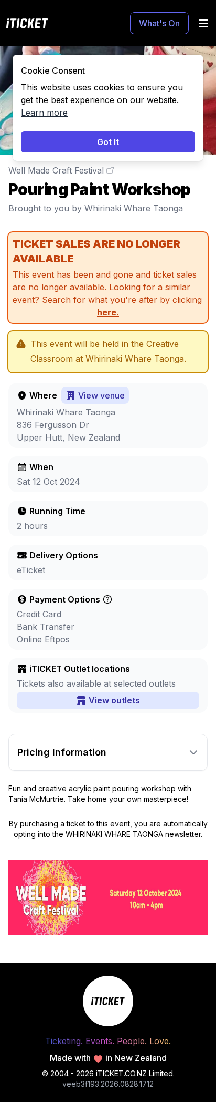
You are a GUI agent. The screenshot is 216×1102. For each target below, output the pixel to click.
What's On (159, 23)
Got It (108, 142)
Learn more (44, 112)
